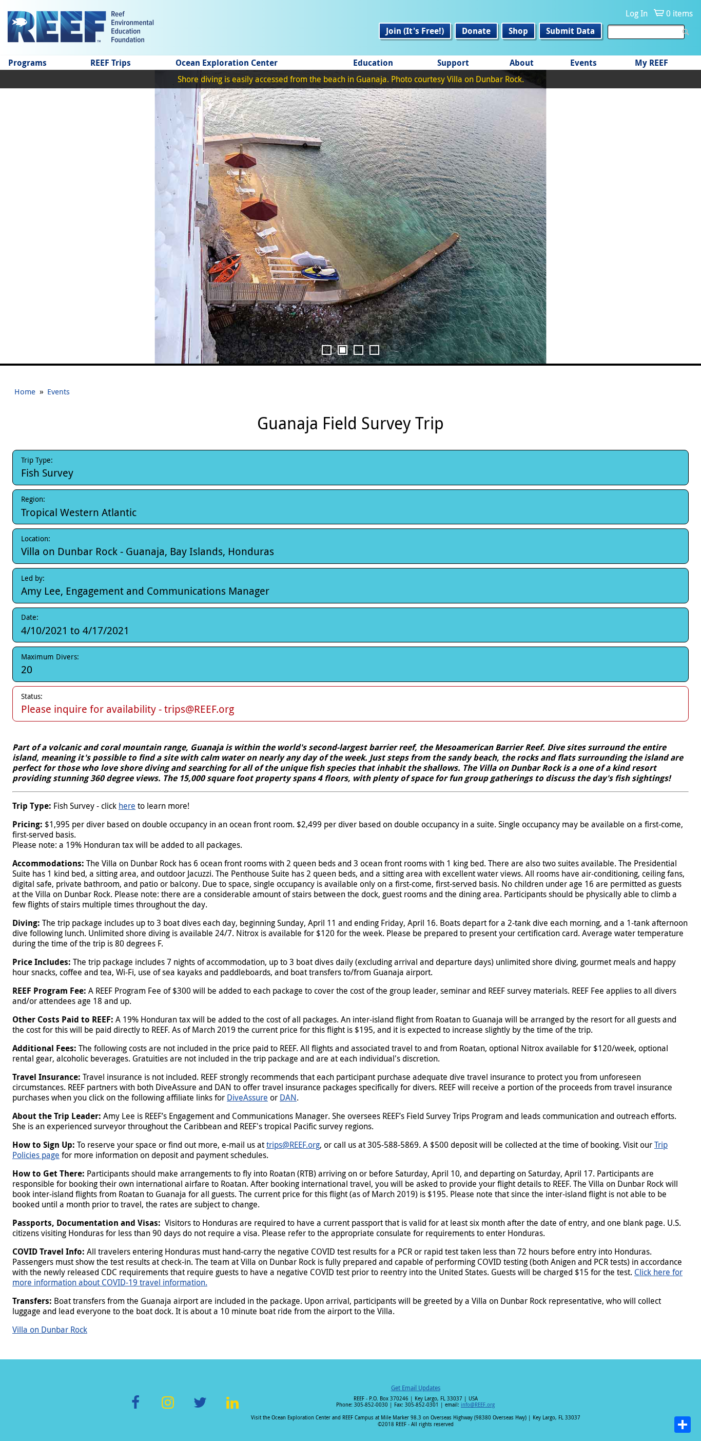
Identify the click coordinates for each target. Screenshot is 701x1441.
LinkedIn (232, 1408)
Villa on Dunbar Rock (49, 1329)
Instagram (167, 1408)
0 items (679, 13)
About (522, 62)
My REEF (651, 62)
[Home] (80, 28)
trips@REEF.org (293, 1144)
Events (583, 62)
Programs (27, 62)
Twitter (200, 1408)
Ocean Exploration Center (227, 62)
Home (24, 391)
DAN (288, 1097)
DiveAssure (247, 1097)
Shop (518, 30)
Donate (476, 30)
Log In (637, 13)
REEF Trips (110, 62)
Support (453, 62)
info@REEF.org (478, 1404)
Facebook (135, 1408)
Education (373, 62)
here (127, 805)
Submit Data (570, 30)
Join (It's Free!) (415, 30)
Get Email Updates (415, 1387)
